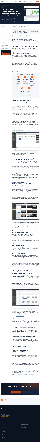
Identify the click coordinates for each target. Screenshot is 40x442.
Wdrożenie (27, 1)
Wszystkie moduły (3, 421)
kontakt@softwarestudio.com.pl (5, 416)
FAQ (30, 1)
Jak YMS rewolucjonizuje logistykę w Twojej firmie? (5, 48)
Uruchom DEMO (3, 437)
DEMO (37, 1)
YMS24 (1, 5)
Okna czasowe (3, 424)
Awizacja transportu (3, 423)
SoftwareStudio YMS (22, 342)
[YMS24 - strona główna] (3, 1)
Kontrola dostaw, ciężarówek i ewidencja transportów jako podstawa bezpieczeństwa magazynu (6, 45)
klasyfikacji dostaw (25, 374)
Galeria (20, 1)
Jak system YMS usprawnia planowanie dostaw (6, 28)
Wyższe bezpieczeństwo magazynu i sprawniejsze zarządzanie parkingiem (5, 31)
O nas (2, 434)
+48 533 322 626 (3, 417)
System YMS (22, 423)
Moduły (16, 1)
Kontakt (34, 1)
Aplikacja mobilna (3, 427)
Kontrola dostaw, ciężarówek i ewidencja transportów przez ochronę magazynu (6, 34)
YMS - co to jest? (23, 421)
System (20, 171)
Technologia (23, 1)
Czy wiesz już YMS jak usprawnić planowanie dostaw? (6, 39)
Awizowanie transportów (24, 427)
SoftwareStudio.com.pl (4, 431)
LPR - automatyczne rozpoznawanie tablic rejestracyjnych (5, 42)
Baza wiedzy (4, 5)
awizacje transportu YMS (20, 316)
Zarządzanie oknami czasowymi (25, 424)
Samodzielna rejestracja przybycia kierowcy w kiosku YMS (5, 37)
